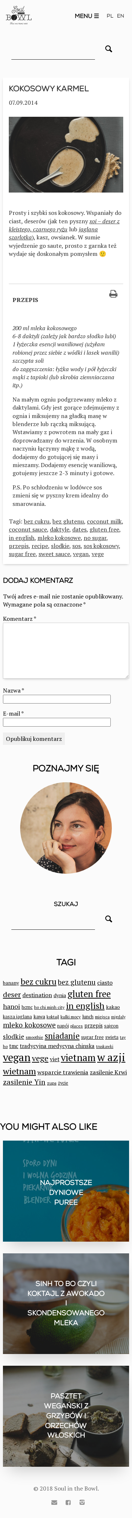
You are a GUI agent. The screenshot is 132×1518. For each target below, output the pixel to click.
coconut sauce (28, 529)
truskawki (104, 1046)
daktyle (59, 529)
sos (76, 546)
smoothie (34, 1037)
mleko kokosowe (59, 538)
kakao (113, 1006)
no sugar (95, 538)
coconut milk (104, 521)
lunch (88, 1017)
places (76, 1026)
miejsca (102, 1016)
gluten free (104, 529)
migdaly (118, 1016)
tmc (13, 1046)
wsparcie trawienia (62, 1072)
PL (110, 16)
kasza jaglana (17, 1017)
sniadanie (62, 1035)
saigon (111, 1026)
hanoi (11, 1006)
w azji (111, 1057)
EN (120, 16)
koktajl (53, 1016)
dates (79, 529)
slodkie (60, 546)
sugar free (22, 554)
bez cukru (37, 521)
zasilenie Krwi (108, 1072)
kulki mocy (70, 1016)
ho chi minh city (49, 1007)
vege (98, 554)
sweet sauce (54, 554)
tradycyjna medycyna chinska (57, 1045)
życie (63, 1083)
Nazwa (13, 690)
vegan (81, 554)
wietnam (19, 1071)
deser (12, 994)
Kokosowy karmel (49, 88)
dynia (60, 995)
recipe (40, 546)
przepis (19, 546)
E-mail (13, 713)
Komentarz (19, 619)
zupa (51, 1083)
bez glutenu (68, 521)
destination (37, 995)
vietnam (78, 1057)
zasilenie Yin (24, 1082)
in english (21, 538)
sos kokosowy (101, 546)
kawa (39, 1016)
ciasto (105, 982)
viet (54, 1059)
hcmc (27, 1007)
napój (63, 1026)
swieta (111, 1037)
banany (11, 983)
